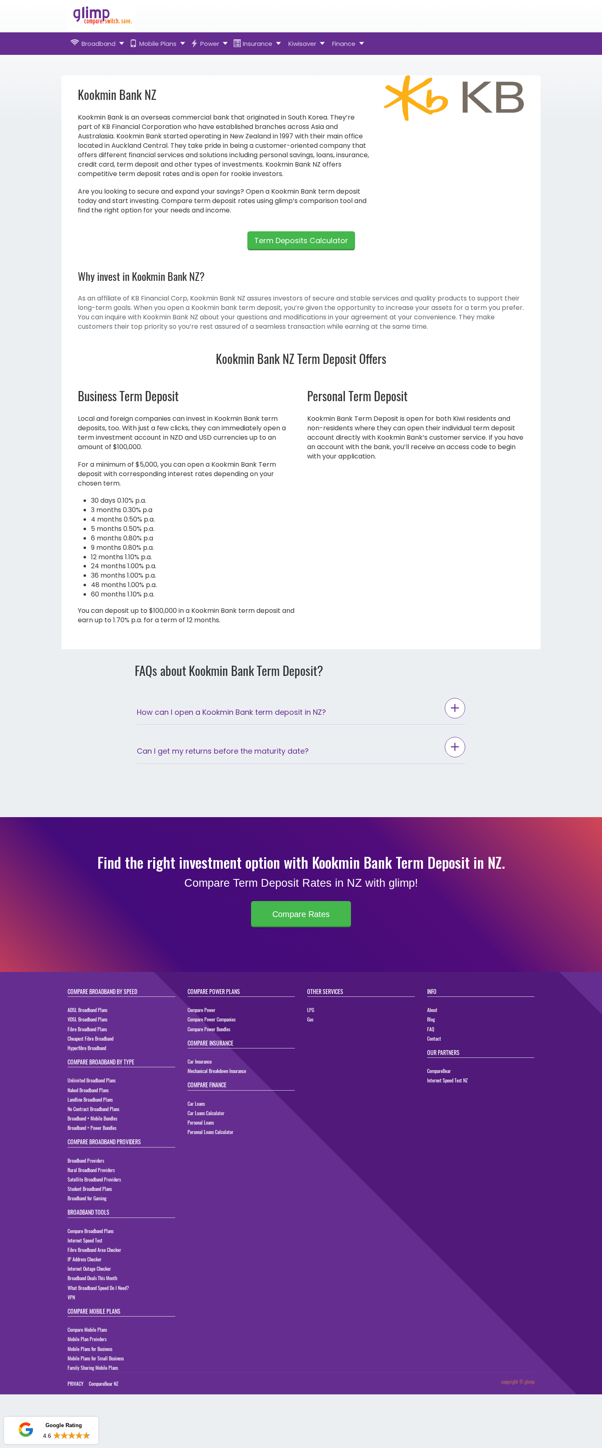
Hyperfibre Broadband (87, 1047)
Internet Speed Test (85, 1240)
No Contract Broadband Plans (93, 1108)
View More (75, 1435)
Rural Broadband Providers (91, 1169)
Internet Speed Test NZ (447, 1080)
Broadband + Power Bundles (92, 1127)
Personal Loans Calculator (210, 1131)
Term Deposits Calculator (301, 240)
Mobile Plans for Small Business (96, 1358)
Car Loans (196, 1103)
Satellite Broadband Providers (94, 1179)
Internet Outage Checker (89, 1268)
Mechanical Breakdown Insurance (217, 1070)
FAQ (430, 1029)
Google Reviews (50, 1406)
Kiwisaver (302, 43)
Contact (434, 1038)
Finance (343, 43)
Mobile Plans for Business (90, 1348)
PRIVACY (76, 1383)
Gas (310, 1019)
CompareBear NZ (103, 1383)
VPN (71, 1297)
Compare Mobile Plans (87, 1329)
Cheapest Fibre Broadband (90, 1038)
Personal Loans (201, 1122)
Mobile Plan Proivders (87, 1338)
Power (209, 43)
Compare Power (201, 1009)
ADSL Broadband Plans (87, 1009)
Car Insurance (200, 1061)
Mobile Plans (158, 43)
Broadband (98, 43)
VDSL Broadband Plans (87, 1019)
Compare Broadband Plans (90, 1230)
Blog (431, 1019)
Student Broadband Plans (90, 1188)
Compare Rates (301, 914)
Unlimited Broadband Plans (91, 1080)
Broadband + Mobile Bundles (92, 1118)
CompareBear (439, 1070)
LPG (310, 1009)
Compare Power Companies (211, 1019)
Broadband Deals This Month (92, 1277)
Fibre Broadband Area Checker (94, 1249)
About (432, 1009)
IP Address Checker (85, 1259)
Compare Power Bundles (209, 1029)
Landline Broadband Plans (90, 1099)
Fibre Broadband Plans (87, 1029)
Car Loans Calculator (206, 1112)
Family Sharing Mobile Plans (93, 1367)
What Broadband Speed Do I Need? (98, 1287)
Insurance (257, 43)
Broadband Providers (86, 1160)
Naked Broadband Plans (88, 1090)
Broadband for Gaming (87, 1198)
